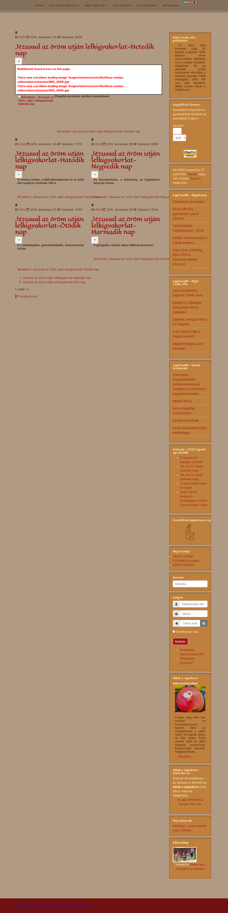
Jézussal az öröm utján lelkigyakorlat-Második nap (56, 278)
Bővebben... (186, 756)
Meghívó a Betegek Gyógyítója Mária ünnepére (187, 307)
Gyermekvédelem (147, 5)
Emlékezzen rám (187, 631)
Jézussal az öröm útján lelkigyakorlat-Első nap (53, 282)
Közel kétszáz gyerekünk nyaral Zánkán (185, 213)
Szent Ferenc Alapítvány (63, 5)
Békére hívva (182, 401)
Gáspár (192, 174)
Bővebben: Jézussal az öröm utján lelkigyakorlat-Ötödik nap (58, 269)
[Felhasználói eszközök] (18, 61)
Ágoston (195, 178)
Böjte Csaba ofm (95, 5)
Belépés (180, 641)
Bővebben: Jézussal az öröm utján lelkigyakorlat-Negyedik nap (136, 197)
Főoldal (39, 5)
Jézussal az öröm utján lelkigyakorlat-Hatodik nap (49, 160)
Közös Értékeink (122, 5)
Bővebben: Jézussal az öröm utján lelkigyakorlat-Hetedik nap (98, 131)
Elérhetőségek (170, 5)
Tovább (23, 296)
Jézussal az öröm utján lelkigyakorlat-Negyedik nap (125, 160)
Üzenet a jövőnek (186, 420)
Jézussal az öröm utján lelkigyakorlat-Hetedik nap (84, 49)
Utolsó (32, 296)
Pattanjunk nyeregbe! (188, 201)
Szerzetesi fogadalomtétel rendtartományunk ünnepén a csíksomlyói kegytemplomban (189, 384)
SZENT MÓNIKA (183, 565)
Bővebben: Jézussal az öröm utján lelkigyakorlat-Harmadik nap (136, 259)
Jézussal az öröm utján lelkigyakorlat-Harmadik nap (125, 225)
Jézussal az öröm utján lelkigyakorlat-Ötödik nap (49, 225)
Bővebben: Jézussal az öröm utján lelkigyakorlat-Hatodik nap (59, 197)
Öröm (23, 37)
